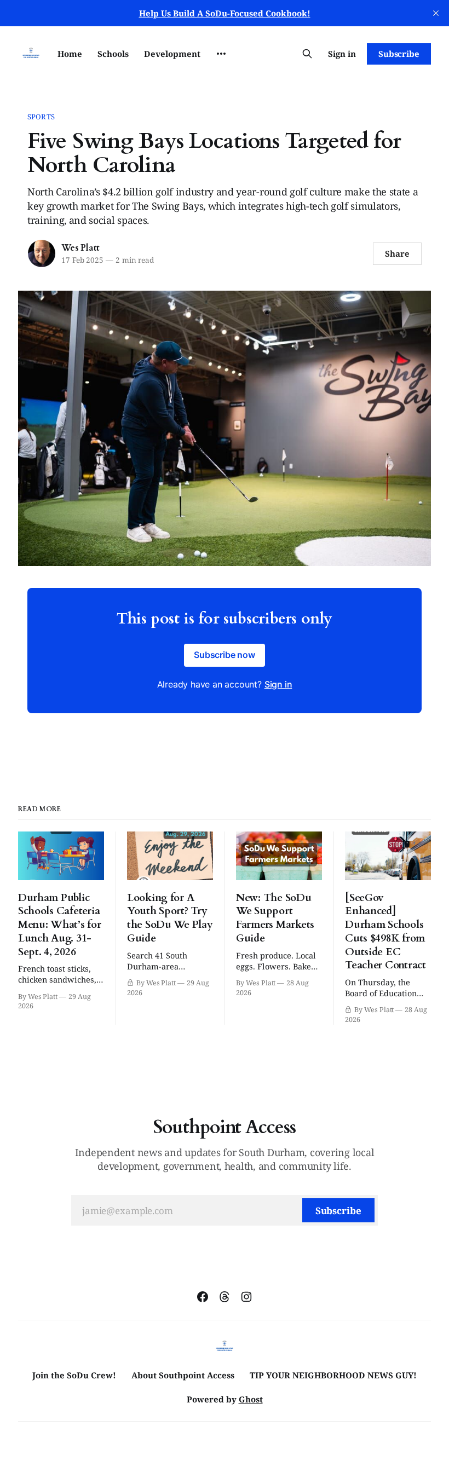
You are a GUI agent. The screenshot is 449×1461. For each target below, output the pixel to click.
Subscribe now (224, 654)
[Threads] (224, 1296)
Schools (113, 53)
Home (69, 53)
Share (397, 253)
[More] (221, 53)
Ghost (251, 1399)
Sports (41, 117)
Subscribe (398, 53)
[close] (436, 13)
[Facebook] (202, 1296)
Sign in (342, 53)
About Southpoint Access (182, 1375)
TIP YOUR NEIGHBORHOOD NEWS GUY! (333, 1375)
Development (172, 53)
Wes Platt (80, 248)
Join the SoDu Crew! (74, 1375)
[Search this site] (307, 53)
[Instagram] (246, 1296)
